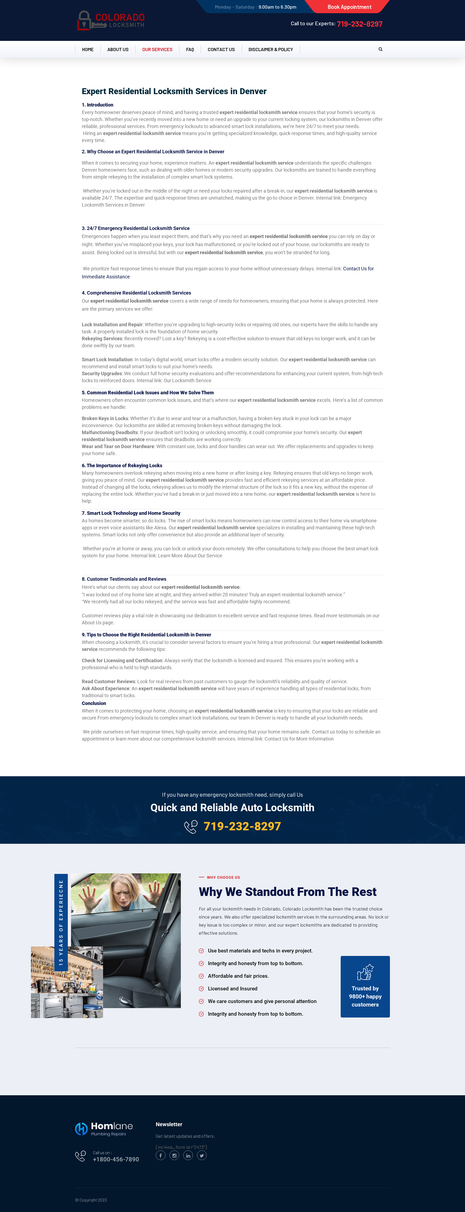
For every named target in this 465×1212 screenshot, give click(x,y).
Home (88, 49)
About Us (118, 49)
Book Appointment (350, 6)
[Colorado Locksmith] (111, 20)
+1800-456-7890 (116, 1159)
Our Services (157, 49)
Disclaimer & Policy (271, 49)
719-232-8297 (360, 23)
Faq (190, 49)
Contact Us (221, 49)
